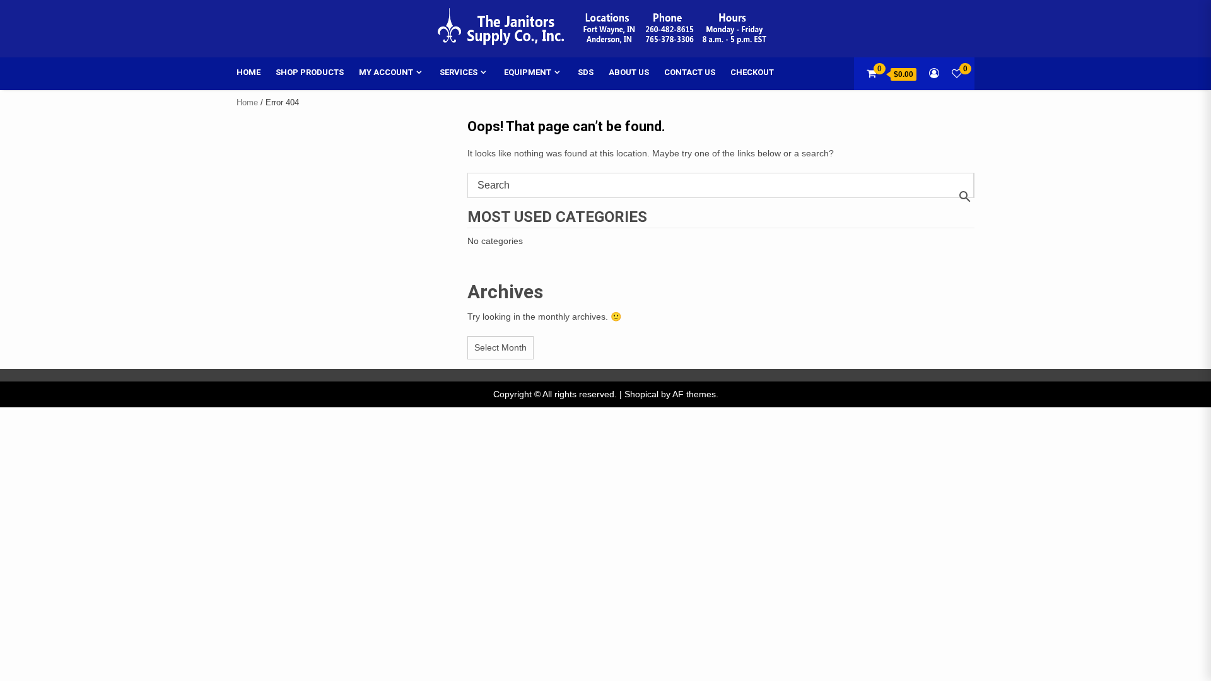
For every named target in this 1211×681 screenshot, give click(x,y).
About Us (629, 72)
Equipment (527, 72)
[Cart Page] (871, 73)
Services (458, 72)
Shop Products (310, 72)
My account (386, 72)
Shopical (641, 394)
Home (248, 72)
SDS (586, 72)
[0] (957, 73)
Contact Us (689, 72)
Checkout (752, 72)
